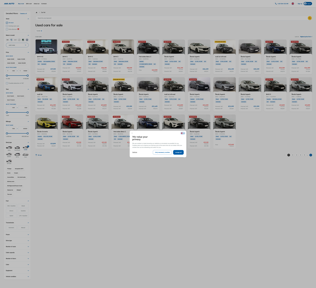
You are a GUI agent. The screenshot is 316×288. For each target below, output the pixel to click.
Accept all (178, 152)
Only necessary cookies (162, 152)
